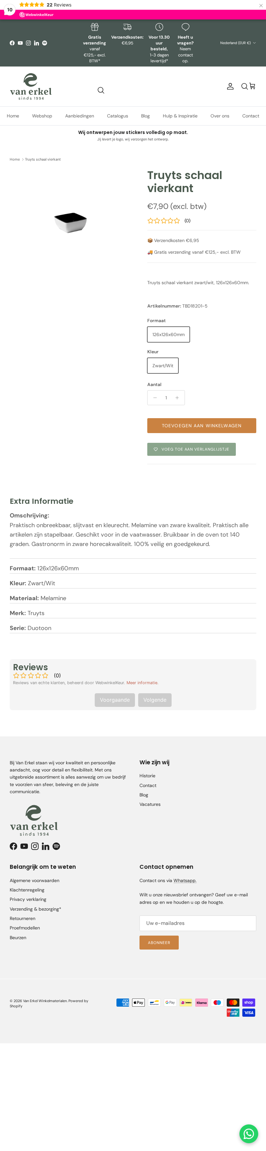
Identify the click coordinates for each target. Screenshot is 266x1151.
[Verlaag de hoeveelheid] (153, 398)
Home (13, 116)
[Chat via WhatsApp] (248, 1133)
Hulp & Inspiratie (180, 116)
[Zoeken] (101, 90)
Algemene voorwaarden (34, 880)
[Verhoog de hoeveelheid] (179, 398)
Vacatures (150, 804)
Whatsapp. (185, 880)
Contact (250, 116)
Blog (145, 116)
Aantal (154, 384)
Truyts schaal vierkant (43, 159)
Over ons (220, 116)
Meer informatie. (143, 682)
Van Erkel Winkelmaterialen (45, 1001)
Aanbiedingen (79, 116)
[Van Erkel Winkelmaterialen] (31, 86)
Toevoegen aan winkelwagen (202, 426)
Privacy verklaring (28, 899)
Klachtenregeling (27, 890)
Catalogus (117, 116)
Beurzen (18, 937)
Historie (147, 776)
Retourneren (22, 918)
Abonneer (159, 942)
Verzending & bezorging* (35, 909)
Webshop (42, 116)
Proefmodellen (25, 928)
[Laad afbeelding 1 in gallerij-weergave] (71, 210)
